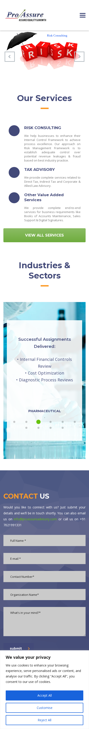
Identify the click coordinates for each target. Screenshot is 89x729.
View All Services (44, 235)
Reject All (44, 720)
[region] (44, 689)
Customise (44, 708)
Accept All (44, 695)
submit (16, 648)
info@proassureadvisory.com (35, 519)
